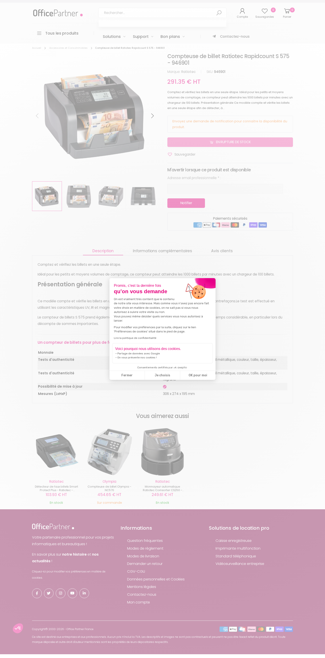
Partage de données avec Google (138, 353)
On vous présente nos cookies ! (137, 357)
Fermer (127, 375)
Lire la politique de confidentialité (135, 338)
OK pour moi (198, 375)
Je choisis (162, 375)
